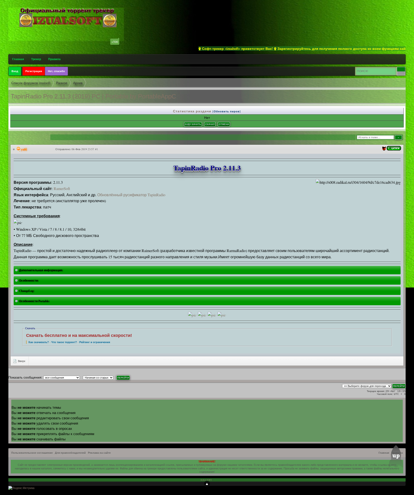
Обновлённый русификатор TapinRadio (131, 194)
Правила (54, 59)
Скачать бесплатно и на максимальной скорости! (79, 335)
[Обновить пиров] (227, 111)
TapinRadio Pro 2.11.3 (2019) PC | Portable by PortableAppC (93, 96)
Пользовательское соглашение (32, 453)
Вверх (21, 361)
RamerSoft (62, 188)
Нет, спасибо (56, 71)
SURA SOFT (206, 480)
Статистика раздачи (193, 111)
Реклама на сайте (99, 453)
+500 (114, 42)
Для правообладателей (70, 453)
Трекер (36, 59)
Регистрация (33, 71)
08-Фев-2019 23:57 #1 (85, 149)
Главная (18, 59)
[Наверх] (207, 484)
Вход (15, 71)
